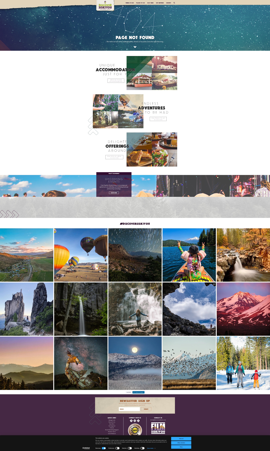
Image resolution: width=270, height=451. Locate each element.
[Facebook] (131, 420)
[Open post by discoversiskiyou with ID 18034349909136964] (189, 363)
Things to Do (111, 420)
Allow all (181, 438)
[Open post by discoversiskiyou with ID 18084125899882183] (26, 309)
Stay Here (150, 3)
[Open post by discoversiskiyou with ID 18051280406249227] (189, 309)
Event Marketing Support (112, 430)
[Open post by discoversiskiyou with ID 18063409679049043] (189, 255)
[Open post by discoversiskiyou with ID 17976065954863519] (80, 309)
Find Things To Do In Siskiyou (158, 119)
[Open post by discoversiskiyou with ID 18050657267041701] (135, 363)
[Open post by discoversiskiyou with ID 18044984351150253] (243, 309)
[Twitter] (138, 420)
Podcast (112, 428)
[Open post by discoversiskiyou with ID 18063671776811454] (26, 363)
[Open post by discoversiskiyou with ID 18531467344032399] (26, 255)
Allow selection (181, 442)
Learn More (114, 193)
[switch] (117, 448)
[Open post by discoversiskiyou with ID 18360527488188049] (243, 363)
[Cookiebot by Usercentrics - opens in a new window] (86, 448)
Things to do (130, 3)
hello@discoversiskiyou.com (158, 420)
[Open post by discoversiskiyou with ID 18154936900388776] (80, 255)
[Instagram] (134, 420)
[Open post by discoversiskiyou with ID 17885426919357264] (243, 255)
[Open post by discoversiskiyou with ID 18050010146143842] (80, 363)
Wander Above (112, 432)
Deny (181, 446)
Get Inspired (160, 3)
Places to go (140, 3)
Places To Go (112, 422)
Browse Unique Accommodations (115, 80)
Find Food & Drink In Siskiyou (114, 157)
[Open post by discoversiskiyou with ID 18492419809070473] (135, 255)
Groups (168, 3)
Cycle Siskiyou (112, 433)
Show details (150, 448)
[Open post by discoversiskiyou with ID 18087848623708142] (135, 309)
